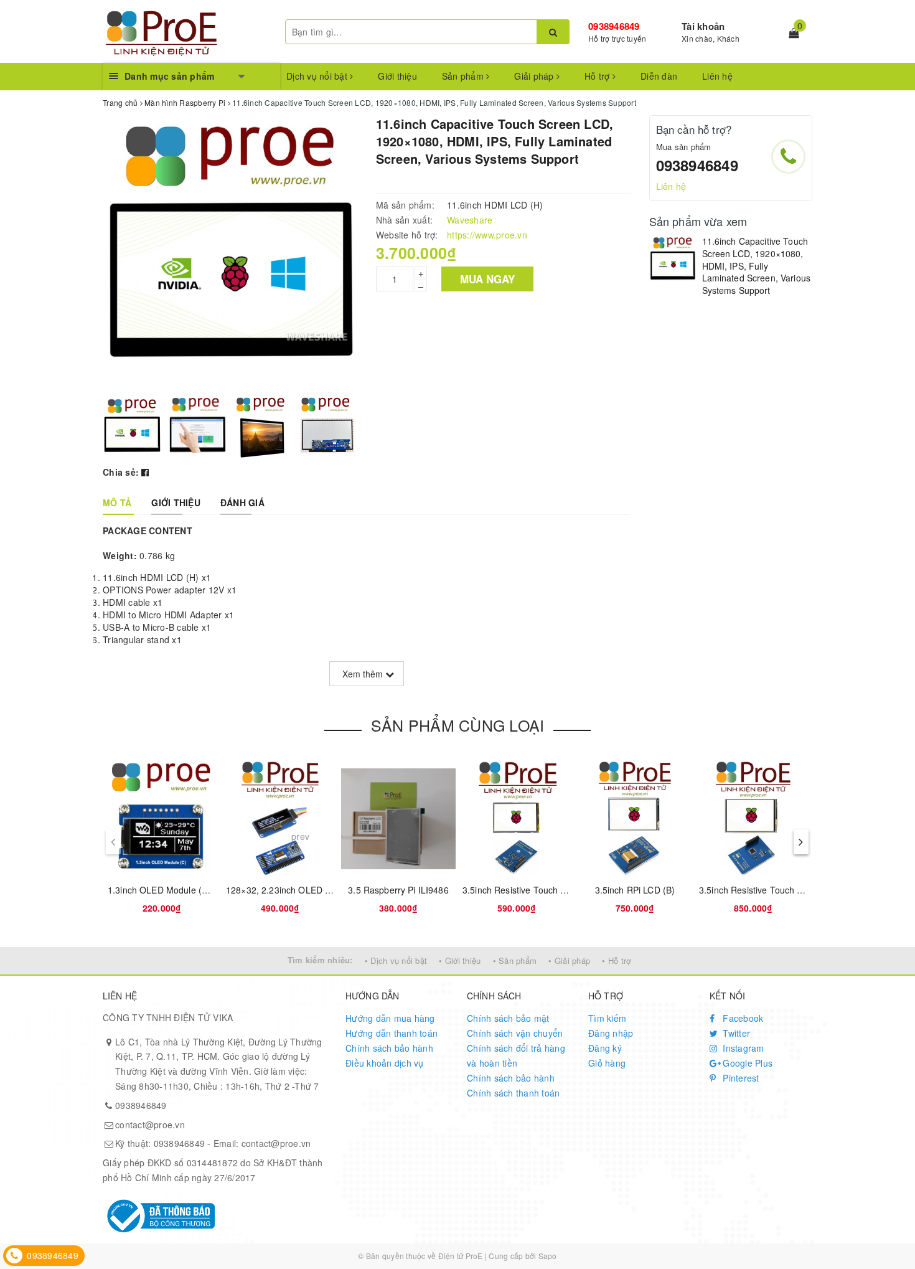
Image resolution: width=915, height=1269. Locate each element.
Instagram (742, 1048)
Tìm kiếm (607, 1018)
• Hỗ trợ (616, 960)
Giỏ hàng (607, 1063)
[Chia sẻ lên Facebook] (145, 472)
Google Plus (746, 1063)
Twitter (735, 1033)
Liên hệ (717, 76)
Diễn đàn (658, 76)
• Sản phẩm (515, 960)
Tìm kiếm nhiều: (320, 960)
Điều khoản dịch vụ (384, 1063)
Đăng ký (605, 1048)
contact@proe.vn (150, 1124)
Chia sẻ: (121, 472)
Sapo (547, 1255)
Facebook (741, 1018)
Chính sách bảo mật (508, 1018)
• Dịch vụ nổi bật (396, 960)
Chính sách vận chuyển (515, 1033)
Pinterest (739, 1078)
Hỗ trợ (598, 76)
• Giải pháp (569, 960)
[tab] (117, 502)
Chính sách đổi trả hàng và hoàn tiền (516, 1055)
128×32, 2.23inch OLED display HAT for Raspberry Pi (333, 890)
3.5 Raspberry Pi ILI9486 (398, 890)
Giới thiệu (397, 76)
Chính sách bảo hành (389, 1048)
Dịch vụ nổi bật (318, 76)
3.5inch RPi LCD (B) (635, 890)
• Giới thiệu (460, 960)
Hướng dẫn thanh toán (391, 1033)
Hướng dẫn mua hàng (390, 1018)
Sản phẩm (464, 76)
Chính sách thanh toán (513, 1093)
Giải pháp (535, 76)
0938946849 (614, 26)
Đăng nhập (610, 1033)
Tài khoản (703, 26)
